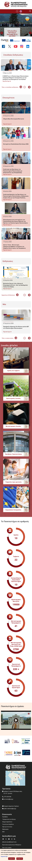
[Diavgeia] (16, 753)
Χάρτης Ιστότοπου (7, 826)
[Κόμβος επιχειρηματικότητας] (7, 753)
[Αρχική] (16, 4)
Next (30, 33)
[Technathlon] (25, 753)
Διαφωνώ (19, 858)
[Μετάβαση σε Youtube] (9, 839)
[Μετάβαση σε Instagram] (12, 839)
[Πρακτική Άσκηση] (24, 741)
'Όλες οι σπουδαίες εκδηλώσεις (10, 87)
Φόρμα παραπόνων (7, 821)
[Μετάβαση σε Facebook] (3, 839)
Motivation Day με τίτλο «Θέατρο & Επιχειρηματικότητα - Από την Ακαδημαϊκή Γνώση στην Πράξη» (15, 285)
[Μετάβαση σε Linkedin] (15, 839)
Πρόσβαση (5, 816)
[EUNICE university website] (4, 41)
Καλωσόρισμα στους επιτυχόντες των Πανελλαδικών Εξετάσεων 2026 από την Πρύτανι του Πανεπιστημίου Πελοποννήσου (15, 221)
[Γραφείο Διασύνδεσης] (14, 741)
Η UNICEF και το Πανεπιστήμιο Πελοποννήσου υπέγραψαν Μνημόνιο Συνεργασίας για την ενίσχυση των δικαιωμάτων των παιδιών (15, 77)
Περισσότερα (6, 81)
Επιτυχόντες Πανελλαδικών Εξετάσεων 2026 (15, 144)
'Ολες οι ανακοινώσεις (8, 338)
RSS (3, 831)
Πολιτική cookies (6, 847)
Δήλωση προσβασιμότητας (9, 842)
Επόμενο (29, 87)
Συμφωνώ (11, 858)
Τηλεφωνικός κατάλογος (9, 819)
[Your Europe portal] (26, 41)
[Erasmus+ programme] (15, 41)
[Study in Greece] (6, 741)
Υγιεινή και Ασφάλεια (8, 824)
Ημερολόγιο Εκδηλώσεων (8, 295)
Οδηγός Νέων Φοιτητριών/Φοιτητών (13, 119)
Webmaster (5, 829)
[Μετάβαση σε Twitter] (6, 839)
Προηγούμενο (1, 33)
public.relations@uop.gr (10, 808)
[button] (12, 32)
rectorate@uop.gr (8, 799)
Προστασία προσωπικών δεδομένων (11, 844)
